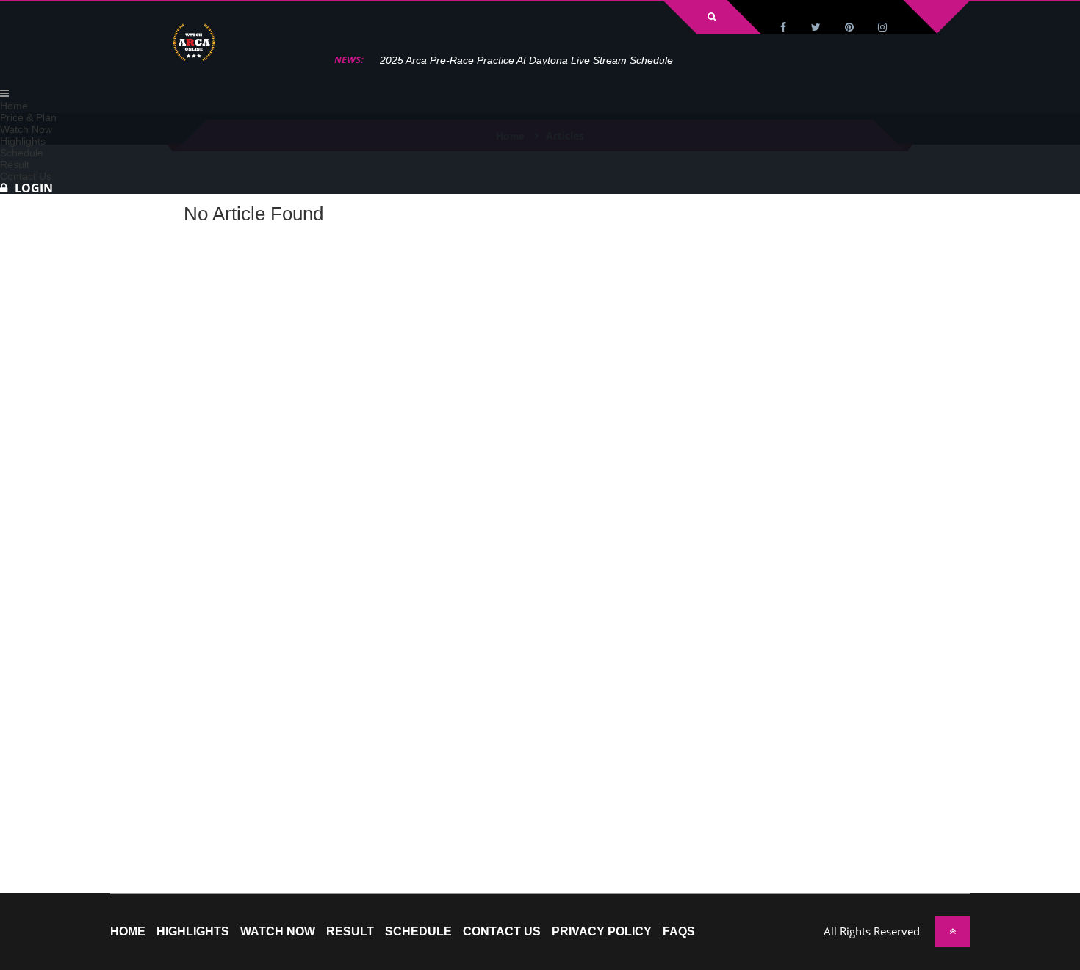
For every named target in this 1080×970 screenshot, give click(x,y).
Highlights (192, 932)
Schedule (418, 932)
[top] (952, 931)
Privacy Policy (602, 932)
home (127, 932)
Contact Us (502, 932)
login (34, 188)
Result (350, 932)
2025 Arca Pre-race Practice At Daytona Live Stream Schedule (526, 60)
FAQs (679, 932)
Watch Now (277, 932)
